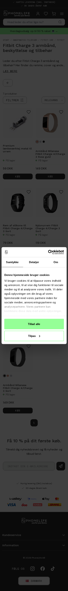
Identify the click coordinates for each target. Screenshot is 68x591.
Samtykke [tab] (12, 262)
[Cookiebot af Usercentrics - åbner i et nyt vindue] (48, 252)
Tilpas (32, 335)
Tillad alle (34, 324)
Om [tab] (55, 262)
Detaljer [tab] (34, 262)
